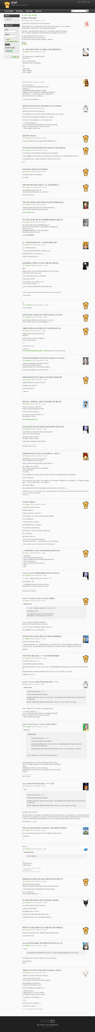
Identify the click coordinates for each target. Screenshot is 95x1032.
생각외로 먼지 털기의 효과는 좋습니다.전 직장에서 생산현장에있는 (42, 636)
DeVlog (46, 350)
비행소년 (28, 945)
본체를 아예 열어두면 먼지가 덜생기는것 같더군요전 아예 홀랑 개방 (42, 377)
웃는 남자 (28, 429)
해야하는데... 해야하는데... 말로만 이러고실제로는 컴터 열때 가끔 (42, 401)
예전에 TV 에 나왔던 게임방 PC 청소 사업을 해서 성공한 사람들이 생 (43, 927)
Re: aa (25, 846)
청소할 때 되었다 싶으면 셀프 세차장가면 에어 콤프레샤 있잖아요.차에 (43, 427)
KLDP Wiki (29, 11)
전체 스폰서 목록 (41, 1025)
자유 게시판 (34, 15)
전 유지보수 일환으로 (29, 502)
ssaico (27, 553)
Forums (26, 15)
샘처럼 (27, 638)
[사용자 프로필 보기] (87, 27)
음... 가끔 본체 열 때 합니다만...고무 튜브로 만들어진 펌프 (40, 242)
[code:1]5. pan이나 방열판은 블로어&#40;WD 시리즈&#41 (41, 573)
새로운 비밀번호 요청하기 (12, 41)
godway (28, 849)
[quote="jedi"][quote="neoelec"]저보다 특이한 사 (39, 724)
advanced (28, 379)
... (23, 80)
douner (28, 187)
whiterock (28, 150)
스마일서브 (52, 1022)
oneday (28, 881)
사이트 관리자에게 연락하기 (51, 1025)
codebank (28, 726)
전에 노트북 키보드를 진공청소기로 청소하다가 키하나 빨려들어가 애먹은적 (45, 828)
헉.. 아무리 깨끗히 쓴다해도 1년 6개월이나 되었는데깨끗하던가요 (42, 49)
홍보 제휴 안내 (15, 57)
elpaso (27, 222)
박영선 (27, 830)
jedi (27, 108)
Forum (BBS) (9, 11)
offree (27, 330)
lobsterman (29, 360)
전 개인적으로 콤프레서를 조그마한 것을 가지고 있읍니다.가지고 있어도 (44, 358)
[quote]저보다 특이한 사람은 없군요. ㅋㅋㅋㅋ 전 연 (38, 784)
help (88, 2)
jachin (27, 245)
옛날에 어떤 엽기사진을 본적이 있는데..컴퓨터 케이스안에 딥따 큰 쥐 (43, 879)
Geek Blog (19, 11)
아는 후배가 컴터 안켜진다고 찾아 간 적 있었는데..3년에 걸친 (40, 900)
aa (23, 302)
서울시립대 (52, 1020)
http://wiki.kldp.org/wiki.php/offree (33, 350)
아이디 (7, 29)
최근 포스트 (9, 19)
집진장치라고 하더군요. (29, 136)
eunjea (27, 204)
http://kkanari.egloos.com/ (30, 419)
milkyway (28, 317)
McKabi (27, 972)
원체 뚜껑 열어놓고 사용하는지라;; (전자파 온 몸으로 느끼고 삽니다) (43, 315)
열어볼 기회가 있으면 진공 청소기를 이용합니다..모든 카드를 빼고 (42, 106)
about (79, 2)
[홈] (7, 4)
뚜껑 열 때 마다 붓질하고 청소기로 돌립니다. (36, 169)
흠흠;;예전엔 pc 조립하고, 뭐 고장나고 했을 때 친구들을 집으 (40, 263)
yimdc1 (27, 171)
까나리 (27, 404)
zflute (27, 786)
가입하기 (8, 39)
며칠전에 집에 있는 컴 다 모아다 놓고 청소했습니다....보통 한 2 (41, 453)
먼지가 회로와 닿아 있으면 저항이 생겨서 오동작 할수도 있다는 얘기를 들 (44, 148)
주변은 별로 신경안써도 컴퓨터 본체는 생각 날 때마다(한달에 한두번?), (43, 202)
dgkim (27, 504)
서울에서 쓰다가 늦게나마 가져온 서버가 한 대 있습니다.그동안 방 (42, 970)
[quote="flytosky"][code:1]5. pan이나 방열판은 (39, 598)
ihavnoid (28, 456)
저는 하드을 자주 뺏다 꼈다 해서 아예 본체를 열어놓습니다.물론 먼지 (43, 220)
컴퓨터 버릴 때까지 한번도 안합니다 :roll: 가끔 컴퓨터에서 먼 (41, 185)
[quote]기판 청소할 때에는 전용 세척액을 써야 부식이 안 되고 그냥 (42, 943)
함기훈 (27, 51)
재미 (30, 15)
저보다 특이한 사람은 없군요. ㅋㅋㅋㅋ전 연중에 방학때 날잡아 (41, 656)
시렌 (27, 82)
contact (84, 2)
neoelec (28, 658)
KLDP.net (38, 11)
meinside (28, 265)
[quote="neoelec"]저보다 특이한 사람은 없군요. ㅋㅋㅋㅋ (41, 682)
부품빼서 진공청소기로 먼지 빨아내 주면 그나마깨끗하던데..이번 (41, 328)
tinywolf (28, 902)
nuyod (26, 20)
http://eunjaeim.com (28, 212)
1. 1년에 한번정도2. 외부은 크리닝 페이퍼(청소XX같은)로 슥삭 (41, 550)
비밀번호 (7, 34)
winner (27, 138)
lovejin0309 (28, 305)
